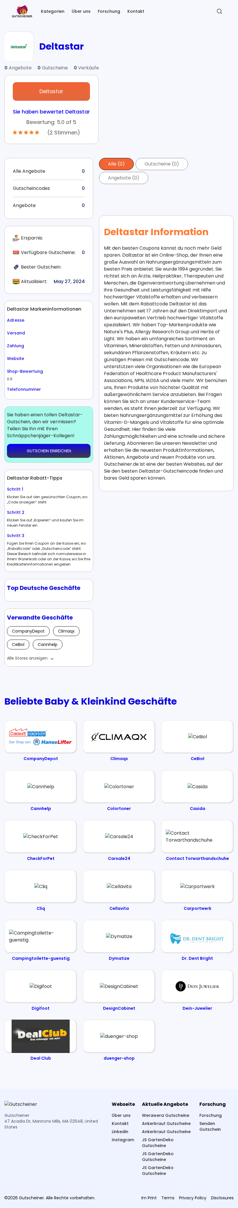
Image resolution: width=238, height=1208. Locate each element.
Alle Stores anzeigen (27, 658)
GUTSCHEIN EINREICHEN (49, 451)
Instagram (123, 1140)
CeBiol (18, 644)
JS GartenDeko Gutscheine (158, 1142)
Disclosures (222, 1198)
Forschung (109, 11)
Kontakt (135, 11)
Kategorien (52, 11)
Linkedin (120, 1132)
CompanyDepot (28, 631)
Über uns (81, 11)
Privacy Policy (192, 1198)
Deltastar (51, 91)
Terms (167, 1198)
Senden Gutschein (210, 1126)
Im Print (149, 1198)
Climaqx (66, 631)
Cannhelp (47, 644)
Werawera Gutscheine (165, 1115)
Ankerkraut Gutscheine (166, 1123)
